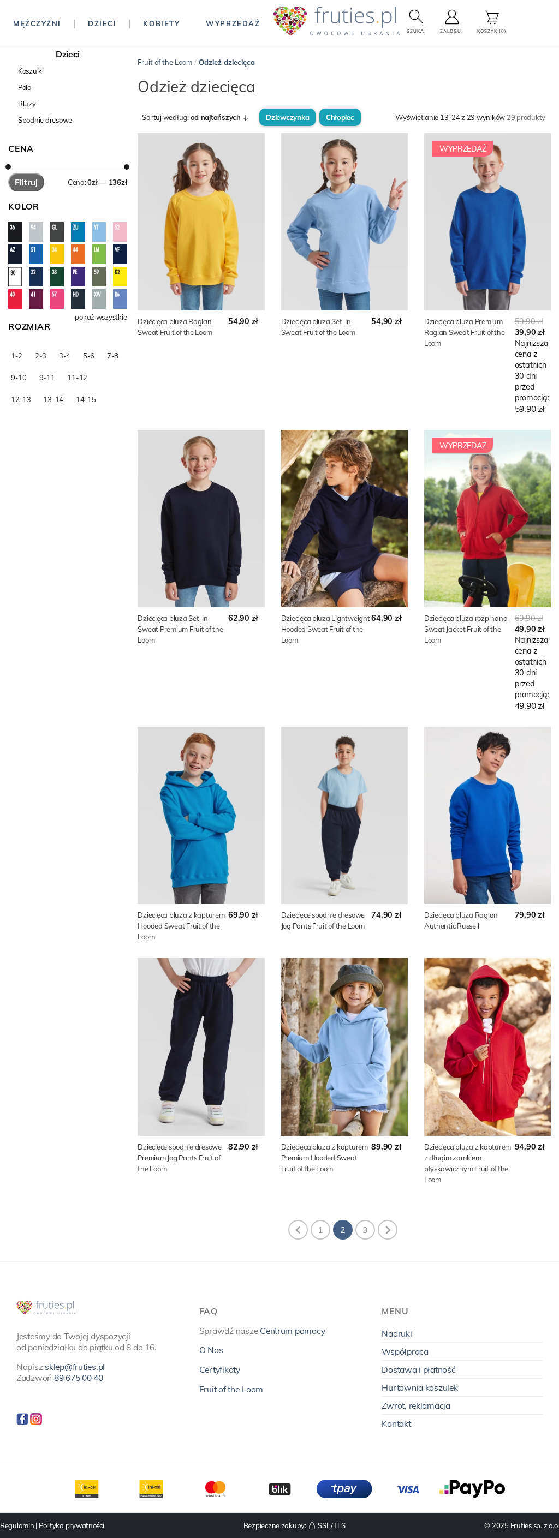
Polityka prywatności (71, 1525)
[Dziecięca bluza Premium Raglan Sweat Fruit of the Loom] (487, 221)
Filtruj (26, 182)
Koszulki (31, 71)
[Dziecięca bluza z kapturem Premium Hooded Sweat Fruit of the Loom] (344, 1046)
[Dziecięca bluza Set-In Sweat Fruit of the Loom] (344, 221)
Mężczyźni (37, 23)
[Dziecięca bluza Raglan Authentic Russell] (487, 815)
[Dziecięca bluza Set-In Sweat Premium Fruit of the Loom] (201, 518)
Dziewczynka (287, 117)
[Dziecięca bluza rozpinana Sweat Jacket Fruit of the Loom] (487, 518)
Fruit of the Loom (165, 62)
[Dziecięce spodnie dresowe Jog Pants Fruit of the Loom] (344, 815)
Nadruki (397, 1333)
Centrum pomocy (292, 1330)
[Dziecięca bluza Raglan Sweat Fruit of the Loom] (201, 221)
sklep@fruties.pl (75, 1366)
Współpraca (405, 1351)
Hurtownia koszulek (419, 1387)
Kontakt (396, 1423)
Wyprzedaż (233, 23)
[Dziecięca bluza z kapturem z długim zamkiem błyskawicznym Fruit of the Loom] (487, 1046)
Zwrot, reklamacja (416, 1405)
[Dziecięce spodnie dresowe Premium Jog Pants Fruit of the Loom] (201, 1046)
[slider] (8, 167)
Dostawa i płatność (418, 1369)
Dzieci (102, 23)
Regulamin (17, 1525)
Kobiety (161, 23)
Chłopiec (340, 117)
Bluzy (27, 103)
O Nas (211, 1349)
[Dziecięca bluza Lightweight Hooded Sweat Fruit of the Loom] (344, 518)
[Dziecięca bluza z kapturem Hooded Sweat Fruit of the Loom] (201, 815)
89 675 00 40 (78, 1377)
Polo (24, 87)
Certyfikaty (219, 1369)
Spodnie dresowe (45, 120)
